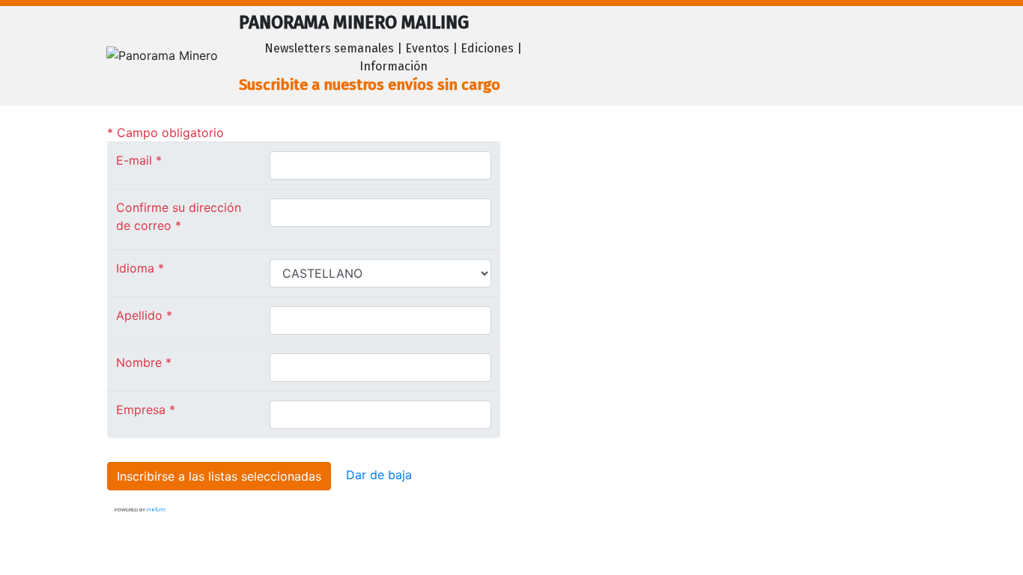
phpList (156, 509)
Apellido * (144, 315)
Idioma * (140, 268)
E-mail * (139, 160)
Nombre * (143, 362)
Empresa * (145, 409)
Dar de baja (379, 474)
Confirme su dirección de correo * (178, 216)
